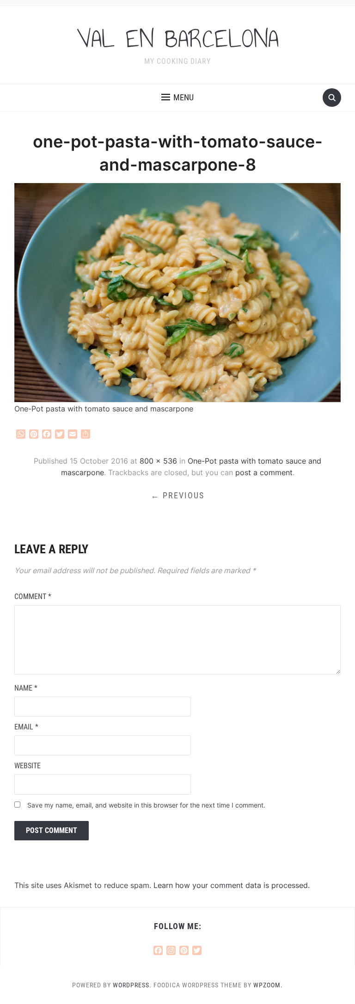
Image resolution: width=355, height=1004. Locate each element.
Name (25, 688)
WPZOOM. (268, 985)
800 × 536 (158, 460)
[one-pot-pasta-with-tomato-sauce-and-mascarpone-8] (177, 291)
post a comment (264, 472)
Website (27, 765)
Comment (32, 596)
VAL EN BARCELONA (178, 39)
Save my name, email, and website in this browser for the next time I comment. (146, 805)
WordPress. (132, 985)
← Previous (177, 495)
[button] (177, 97)
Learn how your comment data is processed (230, 885)
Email (26, 726)
